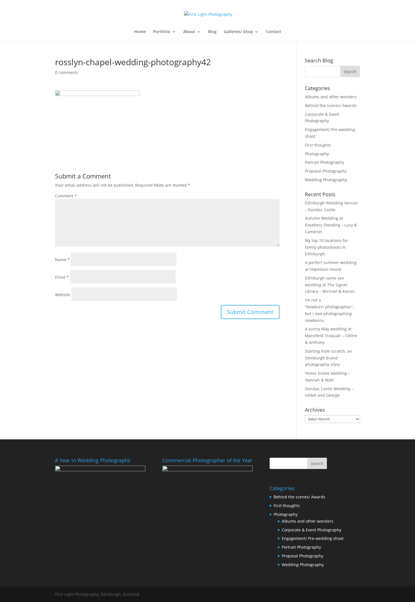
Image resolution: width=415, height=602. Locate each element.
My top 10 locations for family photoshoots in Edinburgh (326, 247)
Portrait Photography (324, 162)
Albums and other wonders (331, 96)
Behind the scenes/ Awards (331, 105)
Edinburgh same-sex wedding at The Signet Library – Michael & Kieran (330, 284)
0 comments (66, 72)
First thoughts (318, 145)
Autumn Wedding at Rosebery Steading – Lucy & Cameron (331, 224)
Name (62, 259)
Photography (317, 153)
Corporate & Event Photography (311, 530)
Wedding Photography (326, 179)
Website (62, 294)
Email (62, 277)
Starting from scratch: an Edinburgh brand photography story (328, 357)
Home (140, 32)
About (189, 32)
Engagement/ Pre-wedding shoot (313, 538)
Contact (273, 32)
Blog (212, 32)
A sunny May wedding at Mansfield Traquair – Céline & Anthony (331, 335)
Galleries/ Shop (238, 32)
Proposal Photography (325, 171)
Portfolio (161, 32)
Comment (66, 196)
